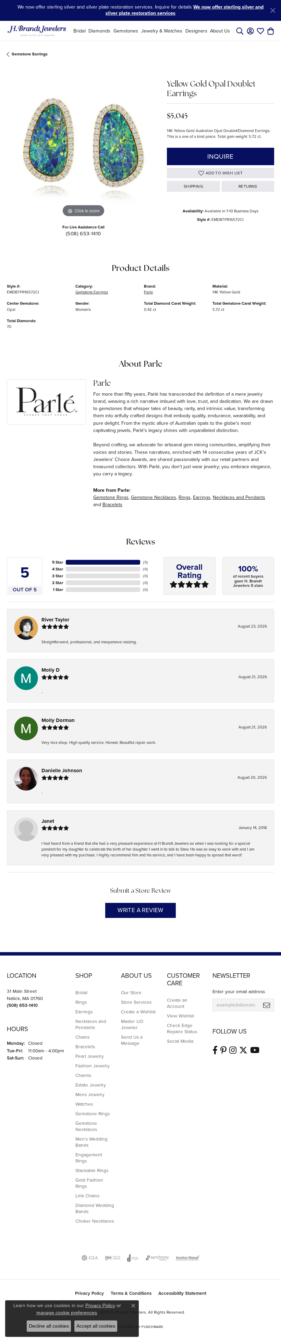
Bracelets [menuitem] (85, 1046)
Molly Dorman (58, 720)
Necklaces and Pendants (239, 497)
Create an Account (177, 1003)
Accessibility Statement (182, 1293)
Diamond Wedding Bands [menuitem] (94, 1208)
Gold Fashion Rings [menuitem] (89, 1182)
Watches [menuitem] (84, 1104)
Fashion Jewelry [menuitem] (92, 1065)
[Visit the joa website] (133, 1258)
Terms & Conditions (131, 1293)
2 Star (57, 583)
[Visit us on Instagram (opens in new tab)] (232, 1050)
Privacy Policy (89, 1293)
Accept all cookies (95, 1326)
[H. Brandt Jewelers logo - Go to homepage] (36, 31)
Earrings (201, 497)
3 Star (57, 576)
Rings (185, 497)
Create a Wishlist (138, 1011)
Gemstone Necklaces (153, 497)
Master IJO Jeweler (132, 1024)
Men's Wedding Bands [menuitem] (91, 1141)
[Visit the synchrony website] (157, 1258)
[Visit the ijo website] (112, 1258)
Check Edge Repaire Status (182, 1028)
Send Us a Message (132, 1040)
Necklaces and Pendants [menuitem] (90, 1024)
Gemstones (125, 31)
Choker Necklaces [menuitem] (94, 1221)
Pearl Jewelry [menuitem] (89, 1056)
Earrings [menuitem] (84, 1011)
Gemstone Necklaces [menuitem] (86, 1126)
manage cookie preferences (66, 1312)
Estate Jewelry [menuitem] (90, 1084)
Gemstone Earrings (30, 54)
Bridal (79, 31)
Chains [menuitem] (82, 1037)
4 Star (57, 569)
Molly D (50, 670)
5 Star (57, 562)
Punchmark (152, 1326)
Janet (47, 821)
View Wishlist (180, 1015)
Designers (196, 31)
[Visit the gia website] (90, 1258)
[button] (239, 31)
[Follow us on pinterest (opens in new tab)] (223, 1050)
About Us (220, 31)
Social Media (180, 1041)
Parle (148, 292)
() (145, 562)
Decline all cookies (49, 1326)
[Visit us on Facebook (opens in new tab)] (215, 1050)
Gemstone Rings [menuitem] (92, 1113)
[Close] (272, 10)
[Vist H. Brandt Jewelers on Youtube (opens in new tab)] (254, 1050)
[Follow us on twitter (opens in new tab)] (243, 1050)
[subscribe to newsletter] (266, 1005)
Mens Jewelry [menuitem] (90, 1094)
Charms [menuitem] (83, 1075)
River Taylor (55, 619)
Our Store (131, 992)
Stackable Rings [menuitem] (91, 1170)
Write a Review (140, 910)
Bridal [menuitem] (81, 992)
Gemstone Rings (111, 497)
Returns (248, 186)
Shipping (193, 186)
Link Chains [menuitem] (87, 1195)
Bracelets (112, 504)
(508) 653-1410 (83, 233)
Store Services (136, 1002)
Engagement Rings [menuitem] (88, 1157)
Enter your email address (238, 991)
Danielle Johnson (61, 770)
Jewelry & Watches (161, 31)
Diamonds (99, 31)
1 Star (58, 590)
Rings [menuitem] (81, 1002)
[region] (83, 142)
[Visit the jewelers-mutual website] (187, 1258)
